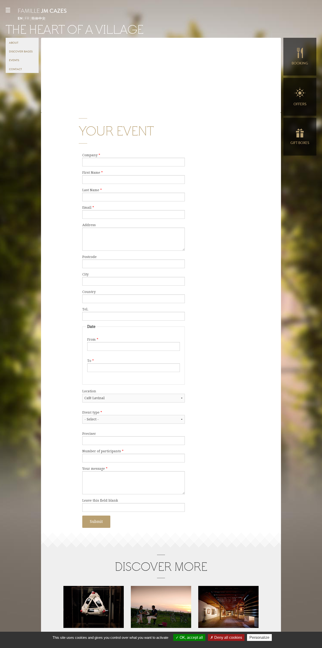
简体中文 (38, 18)
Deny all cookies (227, 637)
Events (14, 60)
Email (88, 207)
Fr (27, 18)
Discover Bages (21, 51)
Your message (94, 468)
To (90, 361)
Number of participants (103, 451)
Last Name (92, 190)
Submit (96, 521)
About (13, 43)
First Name (92, 172)
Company (91, 155)
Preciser (89, 434)
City (85, 274)
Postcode (89, 257)
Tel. (85, 309)
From (92, 339)
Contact (15, 69)
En (20, 18)
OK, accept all (191, 637)
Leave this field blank (100, 500)
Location (89, 391)
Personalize (259, 637)
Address (89, 225)
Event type (92, 412)
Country (89, 292)
